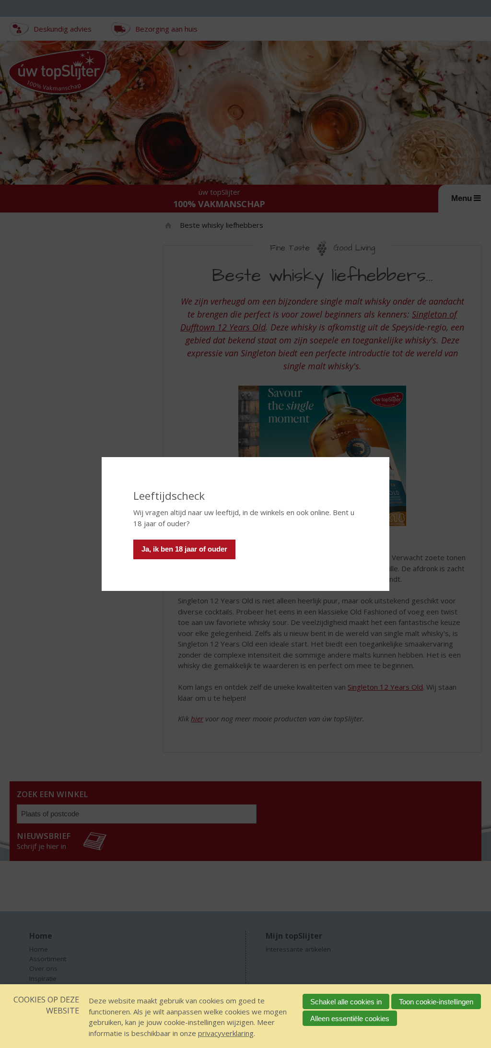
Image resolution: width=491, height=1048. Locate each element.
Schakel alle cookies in (346, 1002)
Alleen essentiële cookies (349, 1018)
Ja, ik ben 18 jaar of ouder (184, 549)
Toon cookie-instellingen (436, 1002)
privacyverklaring (226, 1033)
